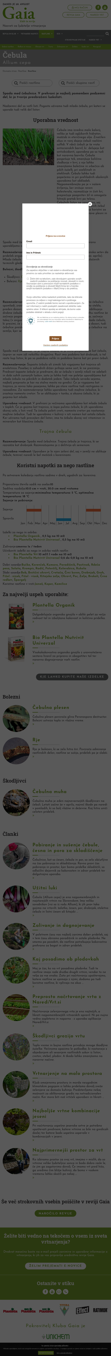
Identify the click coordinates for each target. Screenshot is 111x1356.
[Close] (90, 204)
